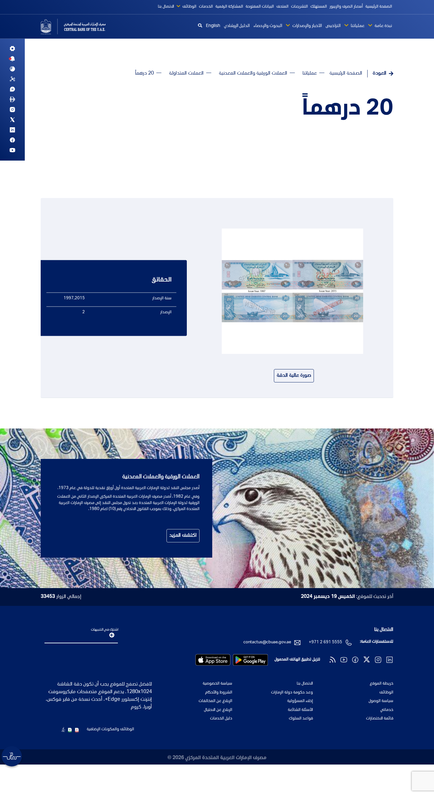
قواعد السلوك (301, 719)
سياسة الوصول (381, 701)
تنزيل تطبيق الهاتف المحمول (297, 660)
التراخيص (333, 26)
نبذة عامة (383, 26)
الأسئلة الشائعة (300, 710)
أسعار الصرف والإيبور (346, 7)
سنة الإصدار (162, 298)
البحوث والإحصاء (268, 26)
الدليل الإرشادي (237, 26)
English (213, 26)
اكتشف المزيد (183, 535)
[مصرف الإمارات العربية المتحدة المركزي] (81, 26)
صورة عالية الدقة (294, 375)
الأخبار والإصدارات (306, 26)
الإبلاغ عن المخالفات (215, 701)
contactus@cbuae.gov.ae (267, 642)
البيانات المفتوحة (260, 7)
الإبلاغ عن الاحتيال (218, 710)
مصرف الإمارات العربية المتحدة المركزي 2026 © (217, 758)
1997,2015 (74, 298)
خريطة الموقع (381, 684)
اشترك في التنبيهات (104, 630)
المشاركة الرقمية (229, 7)
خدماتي (386, 710)
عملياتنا (357, 26)
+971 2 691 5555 (325, 642)
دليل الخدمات (221, 719)
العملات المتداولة (186, 73)
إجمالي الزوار (61, 597)
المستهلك (318, 7)
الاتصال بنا (166, 7)
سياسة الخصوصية (217, 684)
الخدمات (206, 7)
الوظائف (188, 7)
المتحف (282, 7)
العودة (379, 73)
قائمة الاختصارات (379, 719)
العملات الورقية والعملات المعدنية (253, 73)
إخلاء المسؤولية (300, 701)
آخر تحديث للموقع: (347, 597)
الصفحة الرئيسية (378, 7)
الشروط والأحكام (218, 693)
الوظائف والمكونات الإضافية (110, 729)
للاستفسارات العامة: (376, 642)
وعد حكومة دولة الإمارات (292, 693)
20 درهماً (347, 109)
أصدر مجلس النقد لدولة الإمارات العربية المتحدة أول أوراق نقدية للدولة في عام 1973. (129, 488)
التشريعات (299, 7)
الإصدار (166, 312)
